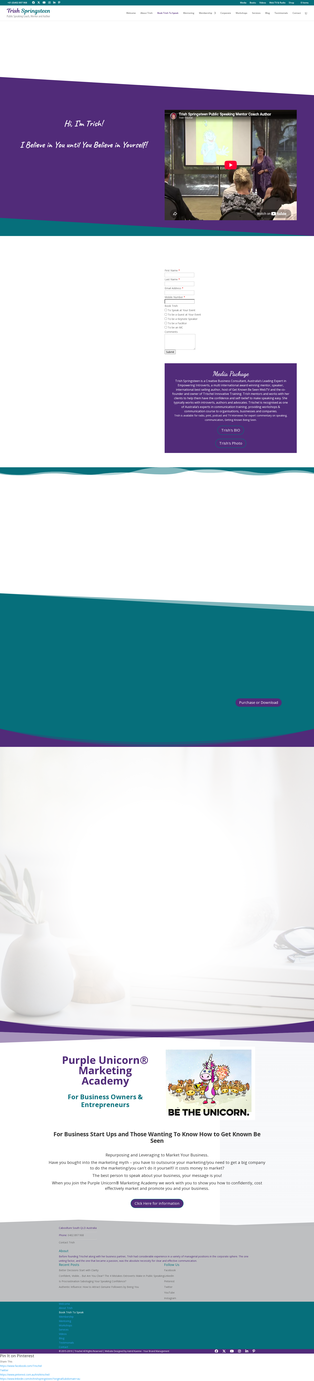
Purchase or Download (258, 702)
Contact (297, 13)
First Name (172, 270)
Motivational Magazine (256, 663)
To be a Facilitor (177, 323)
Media (243, 3)
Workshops (241, 13)
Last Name (172, 279)
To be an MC (175, 327)
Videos (262, 3)
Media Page (253, 644)
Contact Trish (67, 1242)
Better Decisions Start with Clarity (78, 1270)
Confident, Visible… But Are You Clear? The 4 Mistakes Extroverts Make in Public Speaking (111, 1276)
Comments (171, 331)
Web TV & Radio (277, 3)
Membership (205, 13)
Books (253, 3)
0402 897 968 (76, 1235)
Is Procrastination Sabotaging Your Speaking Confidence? (92, 1281)
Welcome (131, 13)
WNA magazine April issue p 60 (247, 653)
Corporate (225, 13)
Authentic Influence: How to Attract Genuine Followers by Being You (99, 1287)
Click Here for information (157, 1203)
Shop (291, 3)
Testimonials (281, 13)
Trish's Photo (230, 443)
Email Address (174, 288)
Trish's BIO (230, 430)
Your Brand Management (156, 1351)
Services (256, 13)
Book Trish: (171, 306)
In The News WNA (282, 667)
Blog (267, 13)
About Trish (146, 13)
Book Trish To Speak (167, 13)
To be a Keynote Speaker (182, 319)
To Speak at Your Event (181, 310)
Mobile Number (175, 297)
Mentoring (188, 13)
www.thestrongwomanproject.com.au (204, 807)
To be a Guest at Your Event (184, 314)
